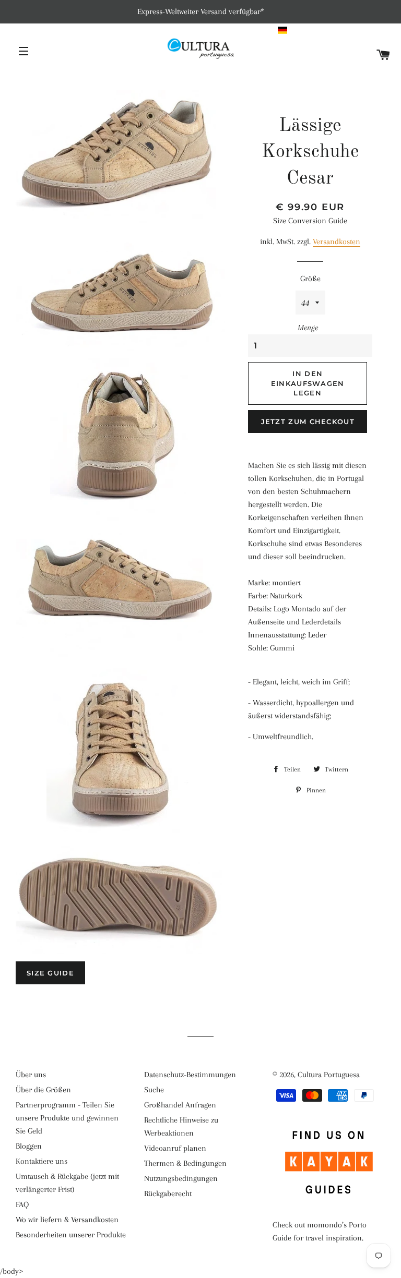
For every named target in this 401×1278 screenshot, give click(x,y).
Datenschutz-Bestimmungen (190, 1074)
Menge (308, 327)
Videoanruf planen (175, 1148)
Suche (154, 1089)
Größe (310, 278)
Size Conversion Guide (310, 220)
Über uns (31, 1074)
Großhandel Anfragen (180, 1105)
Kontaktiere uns (41, 1161)
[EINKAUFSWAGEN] (383, 55)
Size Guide (50, 973)
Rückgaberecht (168, 1193)
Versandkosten (336, 241)
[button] (334, 30)
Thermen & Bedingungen (185, 1163)
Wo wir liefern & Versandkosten (67, 1219)
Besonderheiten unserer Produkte (71, 1234)
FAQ (22, 1204)
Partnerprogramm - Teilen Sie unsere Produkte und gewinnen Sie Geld (67, 1118)
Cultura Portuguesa (329, 1074)
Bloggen (29, 1146)
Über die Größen (43, 1089)
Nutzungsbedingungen (181, 1178)
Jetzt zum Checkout (308, 421)
